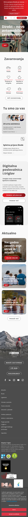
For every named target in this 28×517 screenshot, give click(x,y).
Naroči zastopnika (14, 363)
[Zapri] (26, 490)
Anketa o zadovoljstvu (7, 418)
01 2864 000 (15, 353)
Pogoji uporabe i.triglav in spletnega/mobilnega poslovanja (6, 425)
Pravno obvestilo (5, 406)
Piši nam (14, 368)
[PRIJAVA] (14, 18)
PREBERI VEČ (14, 201)
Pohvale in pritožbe (6, 402)
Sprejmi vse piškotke (14, 514)
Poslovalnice (14, 373)
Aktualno (3, 390)
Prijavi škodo (14, 13)
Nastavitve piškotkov (14, 505)
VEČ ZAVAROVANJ (14, 98)
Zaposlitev (4, 433)
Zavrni (14, 509)
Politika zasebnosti (6, 414)
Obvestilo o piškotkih (6, 409)
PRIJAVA (14, 18)
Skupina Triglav (6, 443)
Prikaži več (14, 319)
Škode (2, 393)
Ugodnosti (4, 397)
